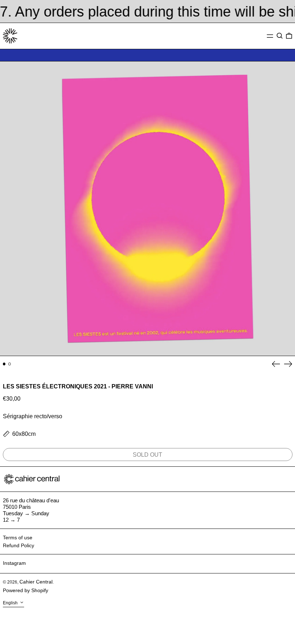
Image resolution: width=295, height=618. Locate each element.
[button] (279, 36)
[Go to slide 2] (9, 364)
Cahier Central (36, 582)
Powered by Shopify (25, 590)
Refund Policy (18, 545)
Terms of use (17, 537)
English (11, 602)
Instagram (14, 563)
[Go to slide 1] (4, 364)
